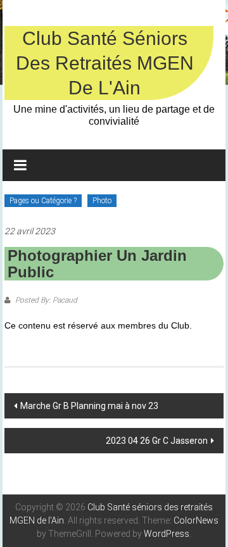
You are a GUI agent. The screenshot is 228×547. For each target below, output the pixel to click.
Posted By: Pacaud (45, 300)
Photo (101, 200)
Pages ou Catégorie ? (43, 200)
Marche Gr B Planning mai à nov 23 (89, 406)
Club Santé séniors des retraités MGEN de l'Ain (105, 63)
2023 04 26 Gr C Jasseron (157, 441)
